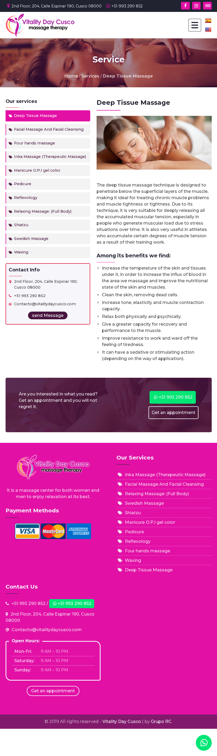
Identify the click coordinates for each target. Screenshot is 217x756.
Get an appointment (173, 412)
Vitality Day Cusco (122, 721)
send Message (48, 315)
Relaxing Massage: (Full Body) (42, 211)
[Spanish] (208, 20)
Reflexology (25, 197)
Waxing (21, 252)
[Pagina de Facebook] (185, 6)
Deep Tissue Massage (35, 115)
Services (90, 76)
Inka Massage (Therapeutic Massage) (50, 156)
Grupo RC (161, 721)
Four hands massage (34, 143)
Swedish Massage (31, 238)
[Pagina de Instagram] (196, 6)
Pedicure (22, 183)
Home (71, 76)
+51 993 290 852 (127, 6)
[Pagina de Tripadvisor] (207, 6)
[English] (208, 29)
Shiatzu (21, 224)
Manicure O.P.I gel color (37, 170)
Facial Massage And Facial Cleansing (49, 129)
